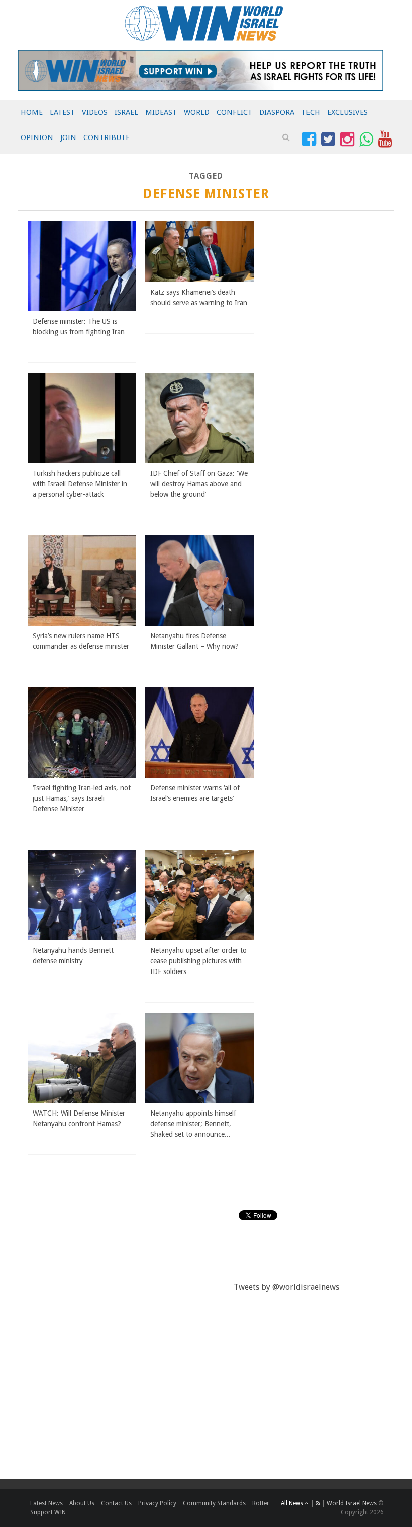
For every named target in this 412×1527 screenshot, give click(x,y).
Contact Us (116, 1503)
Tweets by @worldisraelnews (286, 1287)
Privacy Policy (157, 1503)
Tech (310, 112)
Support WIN (48, 1512)
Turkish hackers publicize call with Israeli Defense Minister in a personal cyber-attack (80, 483)
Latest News (46, 1503)
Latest (62, 112)
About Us (81, 1503)
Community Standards (214, 1503)
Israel (126, 112)
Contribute (106, 137)
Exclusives (347, 112)
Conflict (234, 112)
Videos (95, 112)
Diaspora (276, 112)
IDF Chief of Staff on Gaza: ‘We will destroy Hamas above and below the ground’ (199, 483)
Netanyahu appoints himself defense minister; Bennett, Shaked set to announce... (193, 1123)
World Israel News (352, 1503)
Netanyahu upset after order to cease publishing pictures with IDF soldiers (198, 961)
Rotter (260, 1503)
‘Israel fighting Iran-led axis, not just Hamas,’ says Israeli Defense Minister (82, 798)
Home (32, 112)
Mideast (161, 112)
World (197, 112)
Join (68, 137)
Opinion (37, 137)
